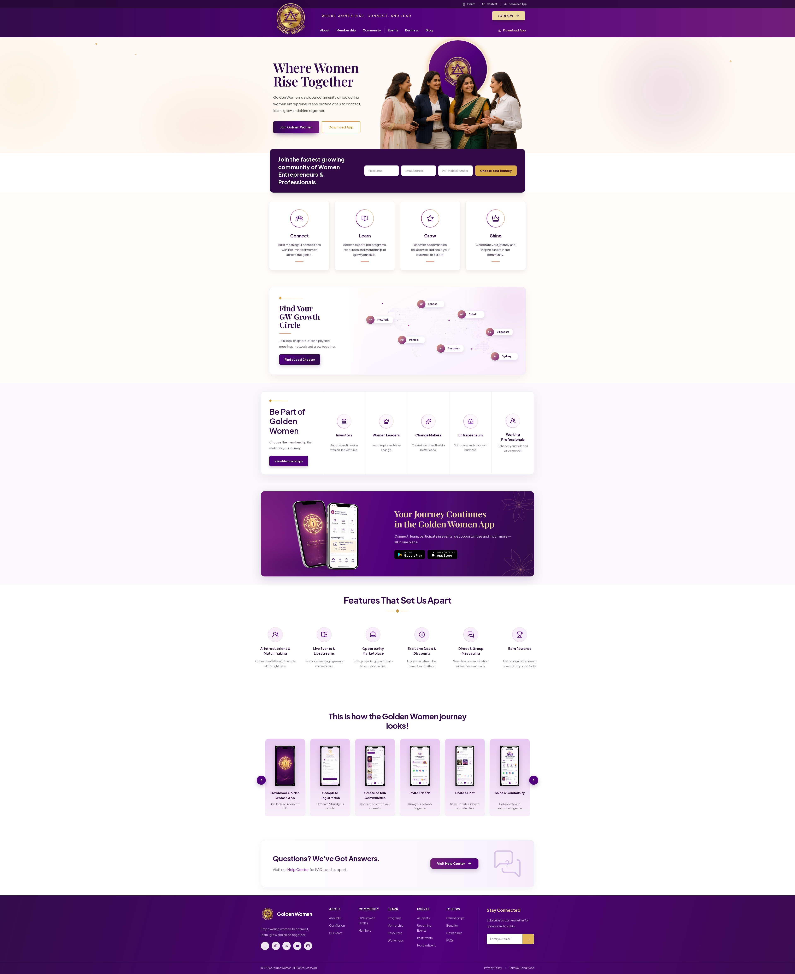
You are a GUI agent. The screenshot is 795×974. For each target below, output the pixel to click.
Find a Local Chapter (299, 359)
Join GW (505, 16)
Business (412, 30)
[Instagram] (276, 946)
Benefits (452, 925)
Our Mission (337, 925)
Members (365, 930)
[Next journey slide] (533, 780)
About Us (335, 918)
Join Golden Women (296, 127)
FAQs (450, 940)
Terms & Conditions (521, 967)
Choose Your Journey (496, 171)
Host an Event (426, 945)
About (325, 30)
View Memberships (289, 461)
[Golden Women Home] (291, 18)
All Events (423, 918)
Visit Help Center (451, 863)
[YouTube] (297, 946)
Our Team (335, 933)
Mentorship (395, 925)
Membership (346, 30)
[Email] (308, 946)
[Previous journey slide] (261, 780)
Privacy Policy (493, 967)
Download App (514, 30)
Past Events (425, 938)
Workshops (396, 940)
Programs (394, 918)
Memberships (455, 918)
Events (393, 30)
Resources (395, 933)
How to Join (454, 933)
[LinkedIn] (286, 946)
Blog (429, 30)
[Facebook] (265, 946)
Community (372, 30)
